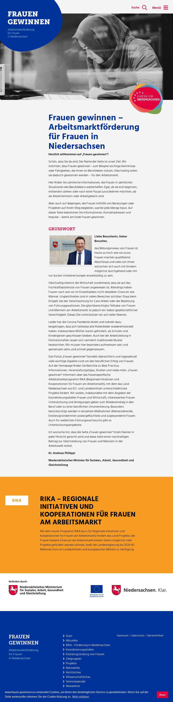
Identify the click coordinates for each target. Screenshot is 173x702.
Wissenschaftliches (78, 677)
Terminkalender (76, 681)
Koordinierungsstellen (80, 649)
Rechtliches (73, 672)
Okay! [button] (162, 694)
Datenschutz (138, 636)
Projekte (71, 663)
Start (69, 636)
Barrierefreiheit (155, 636)
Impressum (122, 636)
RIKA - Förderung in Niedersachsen (88, 645)
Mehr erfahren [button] (80, 696)
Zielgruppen (73, 658)
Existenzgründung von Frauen (85, 654)
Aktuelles (72, 640)
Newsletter (73, 686)
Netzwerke (73, 668)
